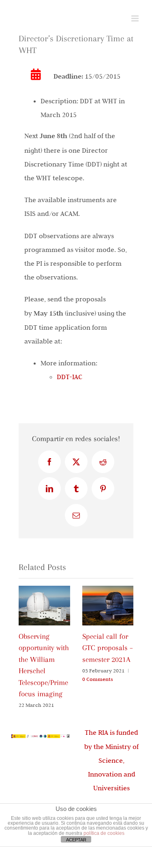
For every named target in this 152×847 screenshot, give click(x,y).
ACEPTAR (76, 839)
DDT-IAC (69, 377)
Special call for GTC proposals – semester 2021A (107, 648)
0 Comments (97, 679)
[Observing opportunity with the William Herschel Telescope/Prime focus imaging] (44, 590)
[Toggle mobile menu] (135, 18)
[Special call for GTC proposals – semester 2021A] (108, 590)
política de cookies (103, 833)
